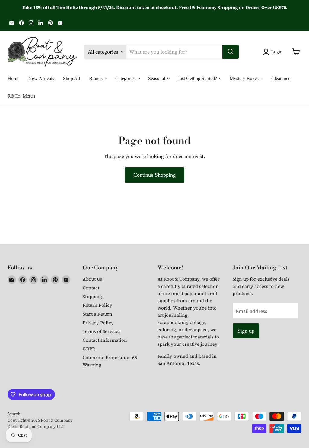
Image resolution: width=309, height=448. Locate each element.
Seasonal (157, 78)
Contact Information (105, 340)
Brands (96, 78)
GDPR (89, 349)
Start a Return (97, 314)
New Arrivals (41, 78)
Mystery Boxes (245, 78)
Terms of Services (101, 331)
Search (14, 413)
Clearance (280, 78)
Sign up (245, 331)
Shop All (71, 78)
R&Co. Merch (21, 95)
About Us (92, 279)
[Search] (230, 52)
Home (13, 78)
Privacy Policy (98, 322)
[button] (274, 52)
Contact (91, 288)
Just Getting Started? (198, 78)
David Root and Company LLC (36, 426)
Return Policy (97, 305)
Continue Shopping (154, 175)
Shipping (92, 296)
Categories (126, 78)
